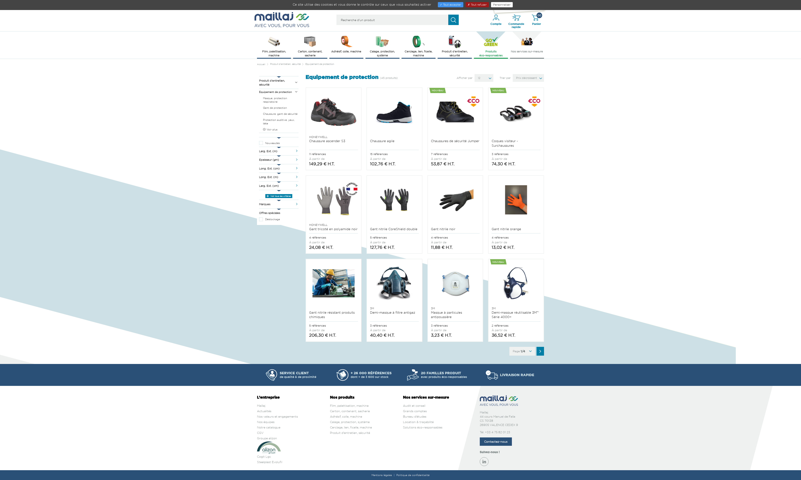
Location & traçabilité (418, 422)
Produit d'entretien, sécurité (350, 433)
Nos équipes (266, 422)
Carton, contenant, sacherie (350, 411)
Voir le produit (333, 128)
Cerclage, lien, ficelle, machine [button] (418, 53)
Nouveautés (272, 143)
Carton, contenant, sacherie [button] (310, 53)
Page (519, 351)
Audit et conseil (414, 405)
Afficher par (464, 78)
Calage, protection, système (350, 422)
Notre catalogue (268, 427)
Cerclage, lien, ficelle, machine (351, 427)
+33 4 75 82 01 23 (497, 432)
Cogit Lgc (264, 456)
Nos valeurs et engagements (277, 416)
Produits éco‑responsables (491, 53)
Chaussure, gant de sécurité (280, 113)
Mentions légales (382, 475)
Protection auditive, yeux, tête (279, 121)
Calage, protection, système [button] (382, 53)
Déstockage (272, 219)
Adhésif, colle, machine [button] (346, 51)
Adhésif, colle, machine (346, 416)
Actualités (264, 411)
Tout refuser (478, 4)
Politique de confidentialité (412, 475)
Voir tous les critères (280, 196)
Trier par (505, 78)
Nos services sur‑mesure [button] (527, 51)
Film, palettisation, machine (349, 405)
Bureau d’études (414, 416)
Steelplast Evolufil (269, 462)
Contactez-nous (496, 441)
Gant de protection (275, 107)
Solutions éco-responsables (422, 427)
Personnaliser (502, 4)
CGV (260, 433)
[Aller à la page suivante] (540, 351)
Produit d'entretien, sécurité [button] (455, 53)
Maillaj (261, 405)
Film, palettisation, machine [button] (274, 53)
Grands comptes (415, 411)
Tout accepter (451, 4)
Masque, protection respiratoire (275, 100)
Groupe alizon (267, 438)
